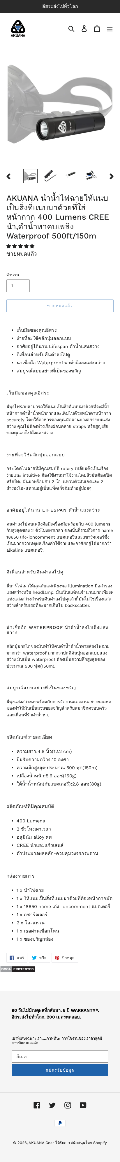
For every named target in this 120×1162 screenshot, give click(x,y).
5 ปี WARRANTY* (80, 1010)
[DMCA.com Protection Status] (17, 971)
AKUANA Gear (41, 1143)
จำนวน (12, 274)
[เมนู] (109, 28)
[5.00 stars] (21, 246)
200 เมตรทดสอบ (63, 1017)
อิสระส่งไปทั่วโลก (28, 1017)
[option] (30, 176)
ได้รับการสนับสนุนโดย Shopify (81, 1143)
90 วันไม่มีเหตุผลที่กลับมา (36, 1010)
